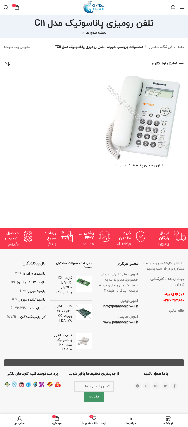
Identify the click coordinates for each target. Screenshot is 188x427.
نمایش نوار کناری (164, 63)
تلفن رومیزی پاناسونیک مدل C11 (139, 165)
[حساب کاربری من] (173, 7)
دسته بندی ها (96, 33)
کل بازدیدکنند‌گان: (31, 317)
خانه (180, 47)
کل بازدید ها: (35, 308)
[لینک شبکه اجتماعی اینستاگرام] (156, 386)
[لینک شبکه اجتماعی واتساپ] (146, 386)
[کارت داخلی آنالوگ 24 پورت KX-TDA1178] (84, 314)
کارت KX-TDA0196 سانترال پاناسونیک (64, 285)
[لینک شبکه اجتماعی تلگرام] (137, 386)
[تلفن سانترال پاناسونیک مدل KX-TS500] (84, 343)
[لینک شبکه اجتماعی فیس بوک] (174, 386)
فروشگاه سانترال (160, 47)
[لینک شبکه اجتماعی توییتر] (165, 386)
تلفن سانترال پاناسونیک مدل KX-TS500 (62, 342)
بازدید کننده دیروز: (31, 299)
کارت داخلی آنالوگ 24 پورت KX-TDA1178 (63, 313)
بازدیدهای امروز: (33, 273)
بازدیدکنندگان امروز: (30, 282)
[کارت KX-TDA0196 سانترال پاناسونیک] (84, 286)
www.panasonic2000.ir (120, 322)
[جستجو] (6, 7)
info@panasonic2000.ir (120, 306)
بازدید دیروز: (35, 291)
